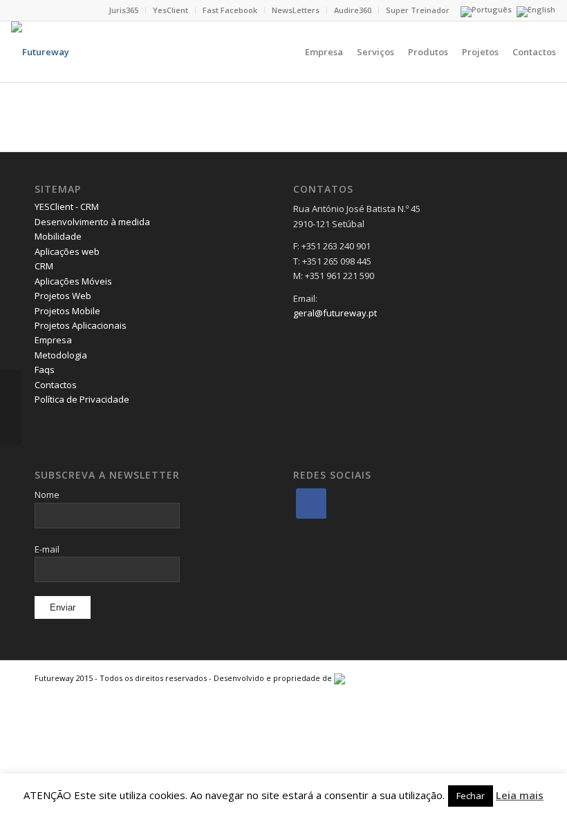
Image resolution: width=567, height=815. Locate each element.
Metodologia (61, 355)
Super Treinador (417, 10)
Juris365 (123, 10)
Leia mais (519, 795)
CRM (44, 266)
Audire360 (352, 10)
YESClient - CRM (67, 206)
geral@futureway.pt (335, 313)
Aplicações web (67, 251)
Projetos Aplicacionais (81, 325)
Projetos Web (63, 295)
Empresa (53, 340)
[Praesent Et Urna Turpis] (10, 407)
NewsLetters (295, 10)
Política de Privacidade (82, 399)
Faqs (45, 369)
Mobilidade (58, 236)
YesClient (170, 10)
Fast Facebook (230, 10)
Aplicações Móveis (73, 281)
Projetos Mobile (67, 311)
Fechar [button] (470, 795)
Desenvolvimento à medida (92, 221)
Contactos (56, 384)
